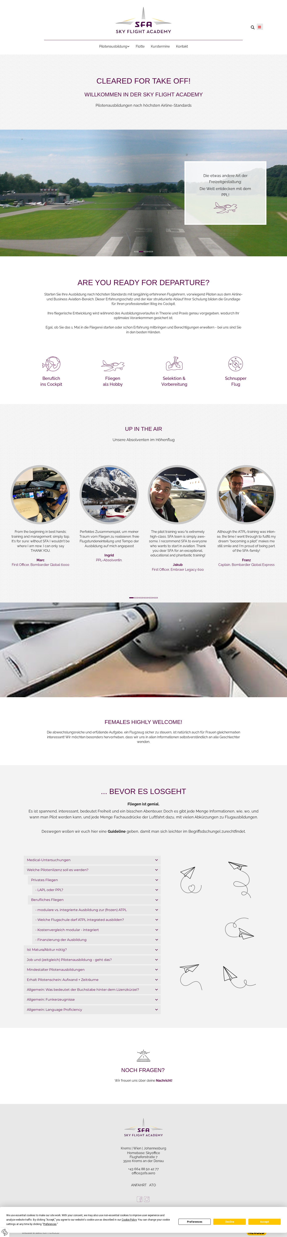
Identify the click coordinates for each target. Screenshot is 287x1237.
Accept (264, 1221)
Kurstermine (160, 46)
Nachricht (164, 1081)
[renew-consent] (4, 1232)
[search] (253, 27)
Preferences (194, 1221)
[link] (114, 46)
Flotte (140, 46)
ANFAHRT (139, 1185)
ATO (152, 1185)
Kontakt (182, 46)
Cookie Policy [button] (129, 1219)
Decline (229, 1221)
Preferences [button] (50, 1224)
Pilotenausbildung (113, 46)
